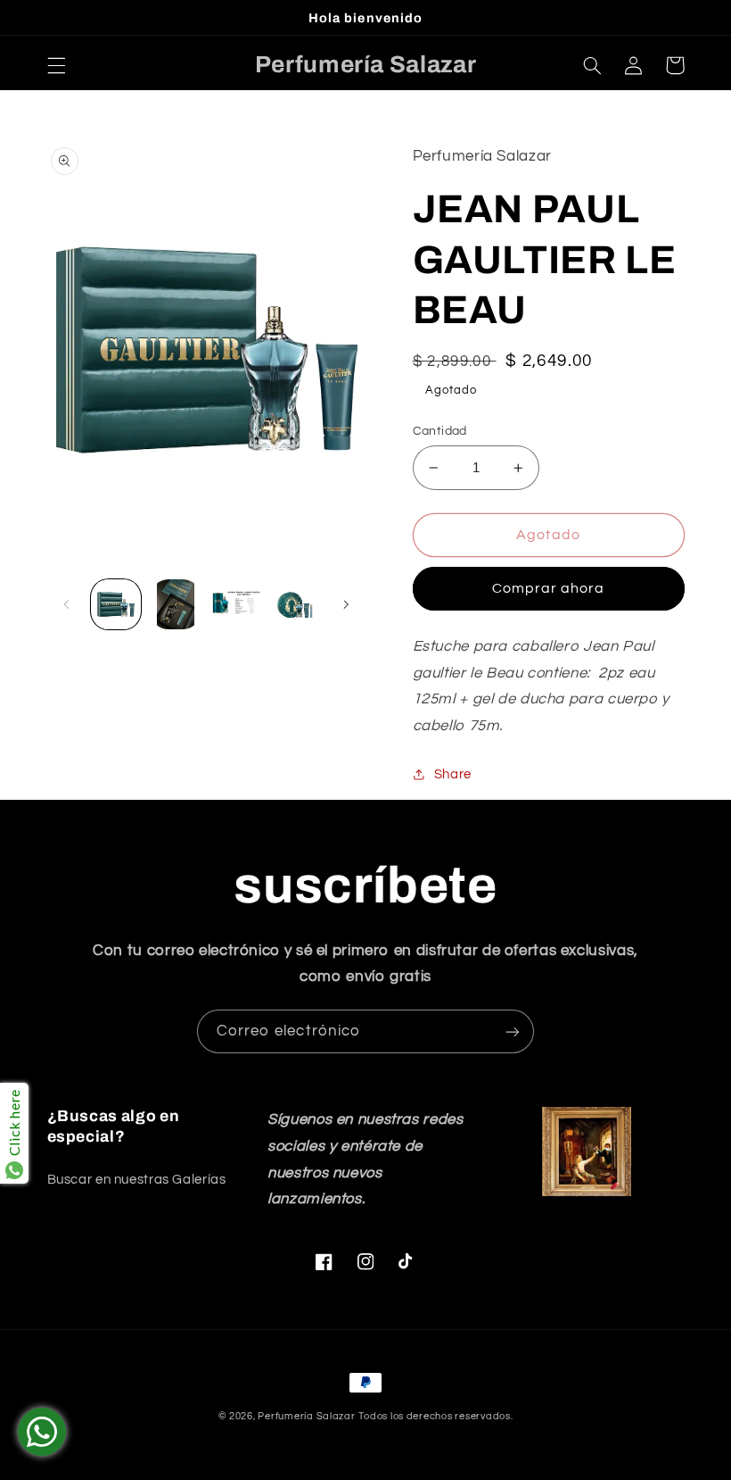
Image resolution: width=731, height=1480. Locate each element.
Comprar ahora (548, 588)
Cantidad (440, 431)
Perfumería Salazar (306, 1416)
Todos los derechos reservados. (435, 1416)
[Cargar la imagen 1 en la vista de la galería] (116, 604)
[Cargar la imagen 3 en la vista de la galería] (234, 604)
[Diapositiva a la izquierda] (66, 604)
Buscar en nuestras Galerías (136, 1179)
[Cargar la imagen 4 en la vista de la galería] (294, 604)
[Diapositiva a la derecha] (346, 604)
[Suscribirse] (512, 1031)
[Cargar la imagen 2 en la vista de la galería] (176, 604)
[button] (56, 65)
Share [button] (453, 774)
